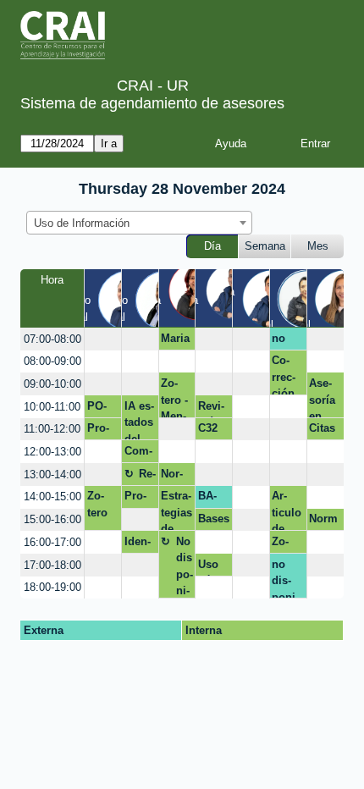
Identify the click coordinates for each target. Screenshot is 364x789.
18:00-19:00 (52, 587)
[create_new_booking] (103, 339)
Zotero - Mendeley (175, 397)
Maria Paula (175, 341)
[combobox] (139, 222)
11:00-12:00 (52, 428)
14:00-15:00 (52, 496)
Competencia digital (140, 453)
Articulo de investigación (287, 510)
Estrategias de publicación (176, 510)
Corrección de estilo (286, 374)
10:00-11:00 (52, 406)
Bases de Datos (213, 521)
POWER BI (100, 409)
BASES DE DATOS (209, 498)
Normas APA (172, 476)
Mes (317, 246)
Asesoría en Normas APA (322, 397)
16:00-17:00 (52, 542)
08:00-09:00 (52, 361)
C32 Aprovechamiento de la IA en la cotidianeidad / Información (213, 431)
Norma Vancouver (324, 521)
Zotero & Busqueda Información (287, 544)
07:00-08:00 (52, 339)
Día (212, 246)
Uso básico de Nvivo (213, 567)
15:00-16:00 (52, 519)
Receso (147, 476)
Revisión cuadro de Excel (212, 409)
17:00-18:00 (52, 565)
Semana (265, 246)
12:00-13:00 (52, 451)
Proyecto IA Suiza (102, 431)
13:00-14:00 (52, 474)
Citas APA (322, 431)
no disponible (285, 341)
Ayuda (230, 143)
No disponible (184, 567)
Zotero (97, 504)
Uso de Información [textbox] (82, 223)
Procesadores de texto (139, 498)
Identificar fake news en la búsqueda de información (139, 544)
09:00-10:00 (52, 384)
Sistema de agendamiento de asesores (152, 103)
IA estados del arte (139, 420)
